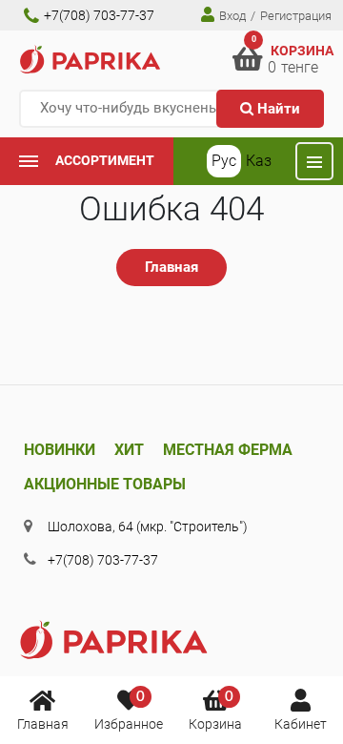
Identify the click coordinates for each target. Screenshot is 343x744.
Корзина (215, 711)
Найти (276, 108)
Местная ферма (228, 450)
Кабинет (300, 724)
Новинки (59, 450)
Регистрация (296, 16)
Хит (129, 450)
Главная (43, 724)
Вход (231, 16)
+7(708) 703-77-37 (97, 15)
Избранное (128, 711)
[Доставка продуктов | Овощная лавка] (90, 59)
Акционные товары (105, 484)
